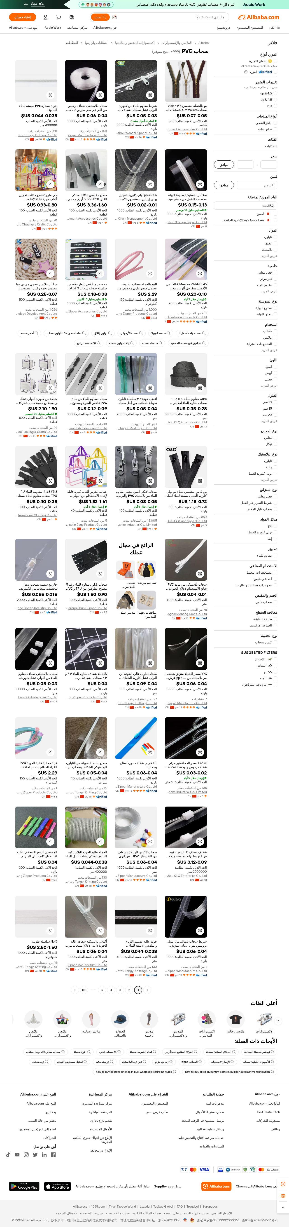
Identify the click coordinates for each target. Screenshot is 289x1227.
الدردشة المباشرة (100, 1112)
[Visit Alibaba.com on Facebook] (53, 1154)
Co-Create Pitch (268, 1112)
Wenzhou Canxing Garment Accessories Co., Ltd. (86, 218)
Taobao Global (163, 1206)
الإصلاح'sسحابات (220, 1061)
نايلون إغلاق (100, 333)
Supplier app (164, 1186)
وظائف (275, 1129)
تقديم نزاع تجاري (101, 1120)
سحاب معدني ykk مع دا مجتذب (43, 1051)
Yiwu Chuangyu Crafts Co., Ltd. (36, 224)
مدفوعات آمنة (215, 1103)
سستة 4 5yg (158, 333)
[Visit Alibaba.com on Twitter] (35, 1154)
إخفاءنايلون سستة (119, 343)
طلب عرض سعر (157, 1112)
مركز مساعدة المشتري (97, 1103)
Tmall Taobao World (122, 1206)
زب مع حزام (161, 1061)
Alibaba (203, 43)
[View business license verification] (185, 1220)
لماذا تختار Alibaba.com (264, 1103)
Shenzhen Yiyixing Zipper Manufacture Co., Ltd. (86, 135)
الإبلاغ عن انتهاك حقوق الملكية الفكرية (92, 1140)
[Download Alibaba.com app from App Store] (57, 1186)
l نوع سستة (80, 1051)
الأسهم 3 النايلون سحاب (256, 1061)
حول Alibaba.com (267, 1094)
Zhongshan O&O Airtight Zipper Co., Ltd (186, 521)
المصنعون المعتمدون (154, 1103)
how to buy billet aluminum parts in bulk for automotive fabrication (227, 1071)
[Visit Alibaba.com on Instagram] (26, 1154)
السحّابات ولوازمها (96, 43)
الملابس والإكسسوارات (176, 43)
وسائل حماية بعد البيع (210, 1129)
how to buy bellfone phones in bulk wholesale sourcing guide (134, 1071)
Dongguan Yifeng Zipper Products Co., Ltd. (136, 313)
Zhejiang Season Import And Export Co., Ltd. (136, 428)
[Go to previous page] (147, 990)
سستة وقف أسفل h (190, 333)
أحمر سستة (27, 333)
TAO (180, 1206)
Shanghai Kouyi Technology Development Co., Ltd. (36, 313)
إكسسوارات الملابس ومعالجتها (135, 43)
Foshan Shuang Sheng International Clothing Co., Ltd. (36, 515)
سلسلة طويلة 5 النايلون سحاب (64, 333)
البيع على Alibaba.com (41, 1103)
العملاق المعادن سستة (218, 1051)
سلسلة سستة (150, 343)
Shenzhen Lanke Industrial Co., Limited (136, 524)
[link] (283, 1184)
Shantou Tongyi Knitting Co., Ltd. (36, 135)
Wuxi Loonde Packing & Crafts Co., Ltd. (36, 432)
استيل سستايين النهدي (70, 1061)
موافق (224, 165)
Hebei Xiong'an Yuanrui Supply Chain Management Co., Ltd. (136, 218)
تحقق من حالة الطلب (42, 1120)
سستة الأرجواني (129, 333)
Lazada (144, 1206)
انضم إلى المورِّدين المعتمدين (37, 1129)
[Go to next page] (75, 990)
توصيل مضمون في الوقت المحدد (203, 1120)
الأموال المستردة (101, 1129)
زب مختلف (38, 1061)
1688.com (98, 1206)
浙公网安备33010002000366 (218, 1220)
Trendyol (192, 1206)
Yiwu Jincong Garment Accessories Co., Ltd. (186, 129)
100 (84, 990)
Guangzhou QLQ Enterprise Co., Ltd (186, 422)
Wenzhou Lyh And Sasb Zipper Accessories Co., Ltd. (86, 311)
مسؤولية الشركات (268, 1120)
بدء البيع (51, 1112)
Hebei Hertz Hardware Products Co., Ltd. (186, 317)
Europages (210, 1206)
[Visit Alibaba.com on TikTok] (8, 1154)
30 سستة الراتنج (86, 343)
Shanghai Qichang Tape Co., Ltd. (186, 614)
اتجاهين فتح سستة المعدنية (186, 343)
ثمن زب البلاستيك (132, 1061)
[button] (114, 17)
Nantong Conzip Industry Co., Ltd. (36, 608)
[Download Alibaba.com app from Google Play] (24, 1186)
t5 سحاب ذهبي (108, 1051)
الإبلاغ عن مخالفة (101, 1150)
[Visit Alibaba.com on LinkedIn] (44, 1154)
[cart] (58, 18)
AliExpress (80, 1206)
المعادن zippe (190, 1061)
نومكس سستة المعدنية (257, 1051)
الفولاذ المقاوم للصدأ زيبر (179, 1051)
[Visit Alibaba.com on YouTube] (17, 1154)
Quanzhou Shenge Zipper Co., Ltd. (186, 222)
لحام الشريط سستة (141, 1051)
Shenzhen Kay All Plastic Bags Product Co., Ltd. (86, 524)
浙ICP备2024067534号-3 (259, 1220)
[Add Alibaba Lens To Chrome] (216, 1186)
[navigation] (245, 517)
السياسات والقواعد (212, 1146)
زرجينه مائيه (102, 1061)
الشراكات (49, 1138)
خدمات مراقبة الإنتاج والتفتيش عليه (201, 1138)
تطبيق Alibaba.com (89, 1186)
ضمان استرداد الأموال (210, 1112)
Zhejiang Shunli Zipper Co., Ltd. (86, 608)
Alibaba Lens (262, 1186)
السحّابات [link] (72, 43)
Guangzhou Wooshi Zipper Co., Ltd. (136, 133)
